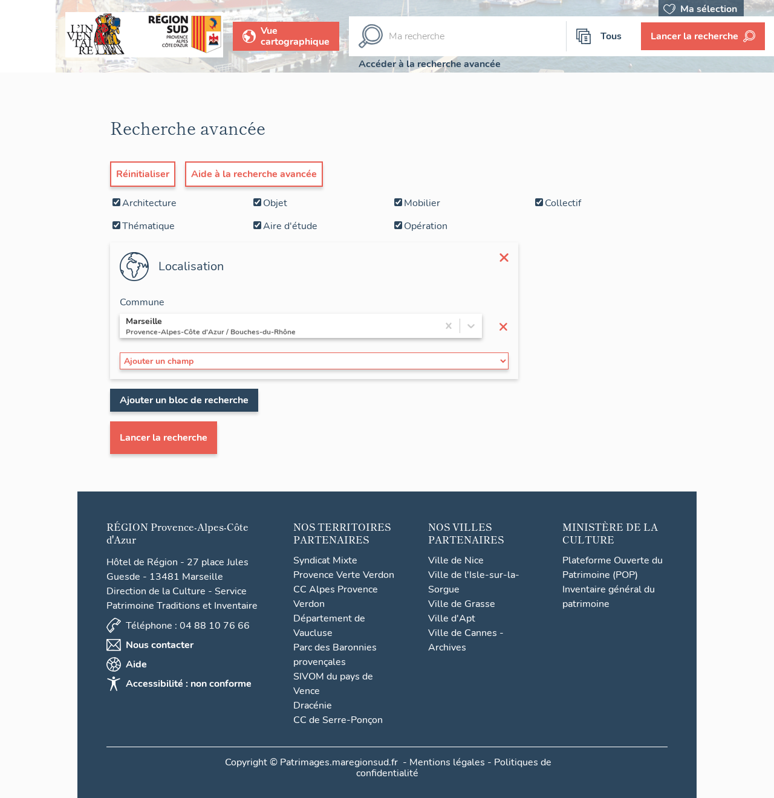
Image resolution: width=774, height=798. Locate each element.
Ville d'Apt (451, 618)
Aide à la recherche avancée (254, 174)
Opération (425, 226)
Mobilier (422, 203)
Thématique (148, 226)
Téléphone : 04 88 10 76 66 (188, 625)
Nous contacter (160, 645)
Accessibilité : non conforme (189, 683)
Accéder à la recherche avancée (430, 64)
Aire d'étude (290, 226)
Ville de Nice (456, 560)
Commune (142, 302)
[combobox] (127, 326)
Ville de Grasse (461, 604)
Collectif (563, 203)
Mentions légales (447, 762)
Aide (136, 664)
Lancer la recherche (163, 437)
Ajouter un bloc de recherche (184, 400)
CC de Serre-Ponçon (338, 720)
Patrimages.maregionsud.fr (339, 762)
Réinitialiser (142, 174)
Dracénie (312, 705)
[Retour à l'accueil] (28, 36)
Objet (275, 203)
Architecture (149, 203)
